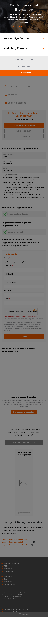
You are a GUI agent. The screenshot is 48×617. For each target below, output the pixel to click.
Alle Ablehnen (24, 66)
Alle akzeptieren (24, 73)
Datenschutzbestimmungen (24, 27)
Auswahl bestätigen (24, 60)
